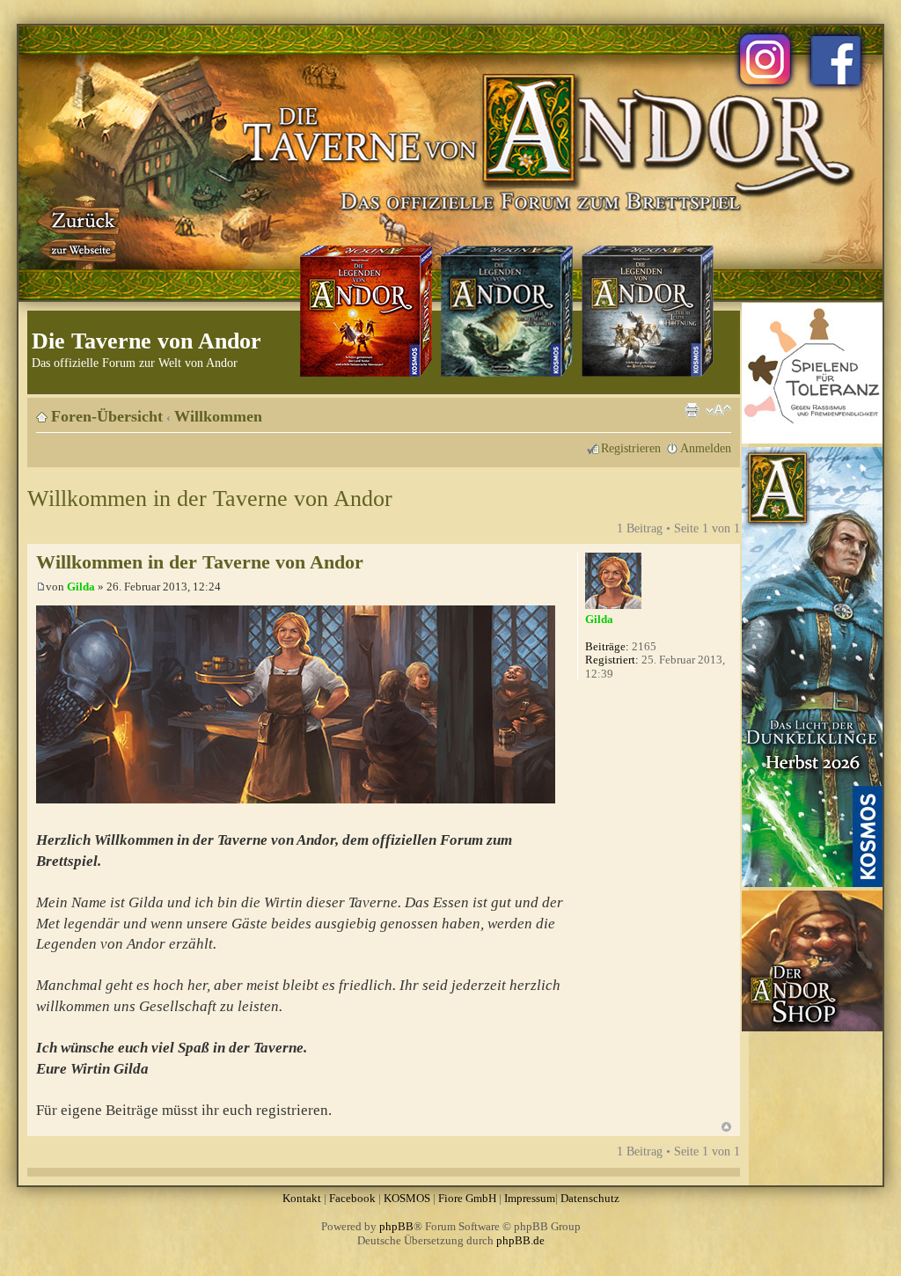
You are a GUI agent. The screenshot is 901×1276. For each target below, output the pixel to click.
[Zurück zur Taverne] (80, 231)
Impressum (529, 1198)
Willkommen (218, 416)
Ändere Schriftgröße (718, 410)
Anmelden (705, 448)
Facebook (352, 1198)
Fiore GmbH (467, 1198)
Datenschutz (589, 1198)
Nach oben (726, 1127)
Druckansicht (691, 410)
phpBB (396, 1226)
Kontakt (301, 1198)
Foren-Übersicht (107, 416)
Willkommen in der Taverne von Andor (209, 498)
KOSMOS (407, 1198)
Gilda (81, 586)
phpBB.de (520, 1240)
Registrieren (631, 448)
